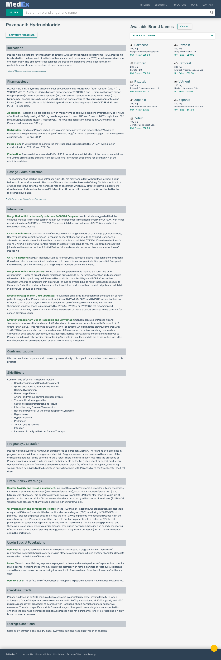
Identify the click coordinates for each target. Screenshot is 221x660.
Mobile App (89, 654)
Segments (161, 4)
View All (184, 26)
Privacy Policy (43, 654)
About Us (28, 654)
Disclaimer (59, 654)
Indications (179, 4)
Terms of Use (74, 654)
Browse (145, 4)
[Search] (212, 12)
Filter (14, 12)
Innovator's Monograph (21, 35)
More (194, 4)
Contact (208, 4)
